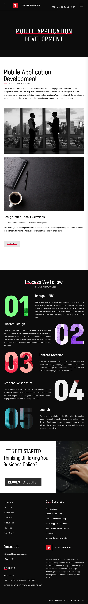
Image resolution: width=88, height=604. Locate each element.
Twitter (8, 508)
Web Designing (52, 509)
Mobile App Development (56, 524)
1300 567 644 (9, 559)
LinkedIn (8, 518)
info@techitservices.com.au (15, 554)
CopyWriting (51, 533)
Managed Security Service (57, 538)
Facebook (9, 503)
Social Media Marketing (56, 519)
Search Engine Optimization (57, 528)
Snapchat (9, 533)
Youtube (8, 528)
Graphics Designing (54, 514)
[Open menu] (81, 5)
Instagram (9, 513)
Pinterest (9, 523)
